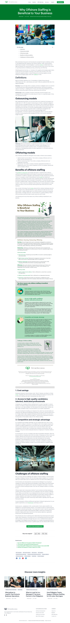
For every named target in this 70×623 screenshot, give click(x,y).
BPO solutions (40, 552)
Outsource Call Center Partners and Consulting (36, 620)
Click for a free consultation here (35, 526)
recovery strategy (41, 556)
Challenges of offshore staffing (27, 57)
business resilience (45, 554)
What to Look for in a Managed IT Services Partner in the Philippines (34, 594)
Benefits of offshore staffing (26, 55)
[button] (16, 558)
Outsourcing (49, 16)
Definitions (22, 49)
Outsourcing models (24, 51)
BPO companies (18, 552)
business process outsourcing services (34, 554)
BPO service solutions (26, 552)
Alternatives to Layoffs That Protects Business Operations (12, 594)
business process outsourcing (21, 554)
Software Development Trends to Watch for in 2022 (28, 547)
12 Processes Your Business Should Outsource (27, 544)
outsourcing (34, 556)
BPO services (34, 552)
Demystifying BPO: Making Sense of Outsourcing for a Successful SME (33, 545)
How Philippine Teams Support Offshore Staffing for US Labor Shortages (55, 594)
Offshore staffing (27, 556)
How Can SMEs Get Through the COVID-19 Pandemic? (29, 542)
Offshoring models (24, 53)
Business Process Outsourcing (35, 16)
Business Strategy (44, 16)
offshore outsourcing (19, 556)
